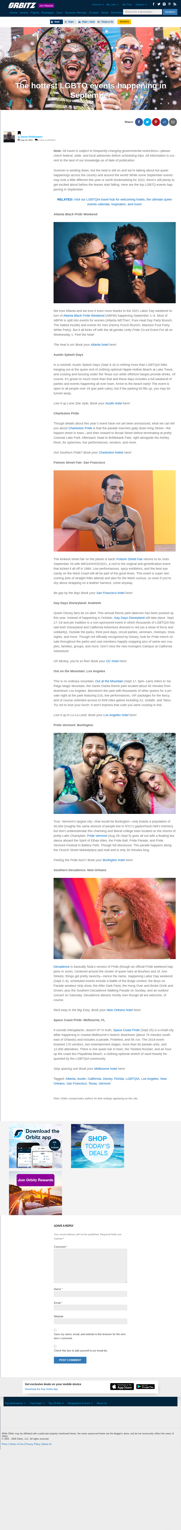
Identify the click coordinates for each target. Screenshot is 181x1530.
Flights (35, 12)
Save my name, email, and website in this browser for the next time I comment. (89, 1336)
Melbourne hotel (105, 1068)
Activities (116, 12)
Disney (107, 1078)
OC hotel (112, 661)
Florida (119, 1078)
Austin (81, 1078)
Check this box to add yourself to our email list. (81, 1350)
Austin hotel (113, 403)
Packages (48, 12)
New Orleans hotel (120, 1010)
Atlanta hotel (99, 344)
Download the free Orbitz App (41, 1389)
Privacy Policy (32, 1444)
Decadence (62, 966)
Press (5, 1444)
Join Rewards (46, 5)
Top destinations (14, 1403)
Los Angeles (150, 1078)
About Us (102, 1403)
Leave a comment (46, 140)
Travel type (36, 1403)
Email (58, 1302)
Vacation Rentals (76, 12)
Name (58, 1289)
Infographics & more (79, 1403)
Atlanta (70, 1078)
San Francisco (76, 1083)
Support (140, 4)
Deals (105, 12)
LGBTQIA (132, 1078)
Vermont (104, 1083)
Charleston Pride (80, 428)
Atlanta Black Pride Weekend (83, 315)
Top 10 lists (54, 1403)
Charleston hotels (111, 452)
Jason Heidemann (31, 136)
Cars (60, 12)
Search (170, 12)
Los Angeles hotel (116, 715)
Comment (60, 1246)
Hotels (24, 12)
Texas (93, 1083)
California (94, 1078)
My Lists (111, 4)
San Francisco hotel (110, 593)
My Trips (127, 4)
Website (58, 1316)
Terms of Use (17, 1444)
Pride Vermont (97, 836)
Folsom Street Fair (129, 559)
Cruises (94, 12)
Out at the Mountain (109, 681)
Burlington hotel (114, 860)
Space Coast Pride (126, 1030)
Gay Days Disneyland (129, 618)
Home (13, 12)
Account (97, 4)
